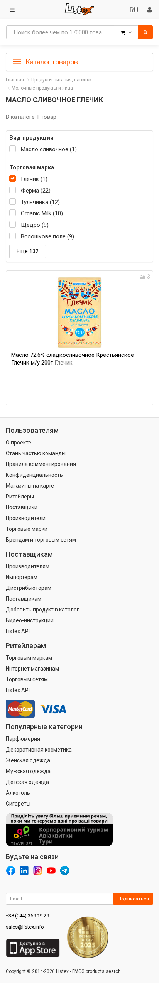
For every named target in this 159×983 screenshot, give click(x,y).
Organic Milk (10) (42, 213)
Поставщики (21, 507)
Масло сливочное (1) (49, 149)
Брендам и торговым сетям (41, 540)
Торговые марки (26, 529)
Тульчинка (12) (40, 202)
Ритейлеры (20, 496)
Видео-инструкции (30, 620)
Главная (15, 80)
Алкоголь (18, 793)
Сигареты (18, 804)
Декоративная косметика (39, 750)
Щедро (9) (35, 224)
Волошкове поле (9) (47, 236)
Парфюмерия (23, 739)
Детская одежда (27, 782)
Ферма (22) (36, 190)
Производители (26, 518)
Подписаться (133, 899)
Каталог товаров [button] (51, 62)
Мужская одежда (28, 771)
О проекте (18, 442)
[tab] (79, 61)
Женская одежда (28, 760)
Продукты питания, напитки (61, 80)
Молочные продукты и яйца (42, 88)
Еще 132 (28, 251)
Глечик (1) (34, 179)
